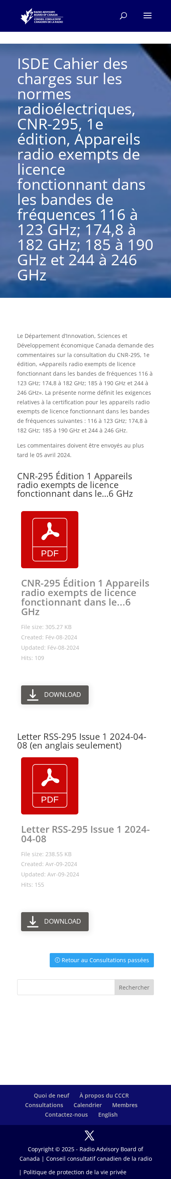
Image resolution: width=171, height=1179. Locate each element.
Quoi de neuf (51, 1095)
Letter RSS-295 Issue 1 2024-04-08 (85, 833)
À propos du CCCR (104, 1095)
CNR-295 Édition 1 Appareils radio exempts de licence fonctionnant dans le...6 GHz (85, 597)
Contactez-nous (66, 1114)
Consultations (44, 1105)
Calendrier (88, 1105)
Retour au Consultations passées (105, 960)
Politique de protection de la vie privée (74, 1172)
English (108, 1114)
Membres (125, 1105)
